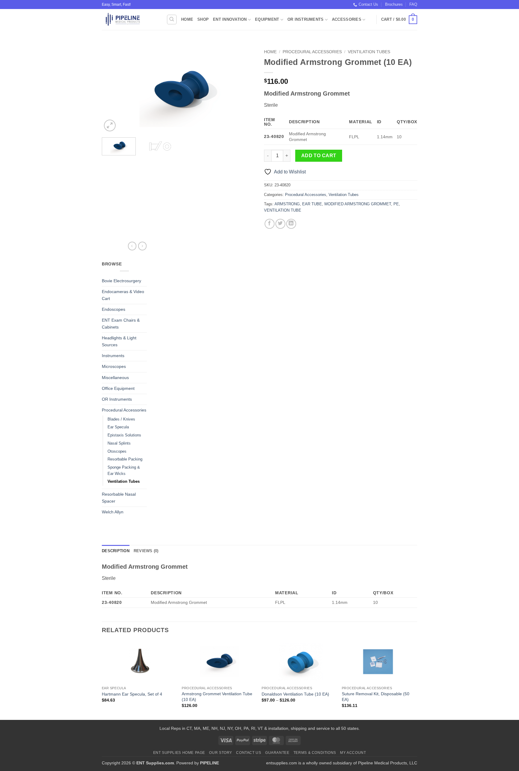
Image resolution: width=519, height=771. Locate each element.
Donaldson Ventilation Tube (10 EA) (295, 694)
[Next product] (132, 246)
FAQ (413, 4)
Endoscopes (113, 309)
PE (396, 204)
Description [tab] (115, 551)
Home (187, 19)
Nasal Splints (119, 443)
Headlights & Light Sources (119, 341)
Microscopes (114, 366)
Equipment (267, 19)
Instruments (113, 355)
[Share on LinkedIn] (291, 224)
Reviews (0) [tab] (146, 551)
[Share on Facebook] (270, 224)
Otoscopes (117, 451)
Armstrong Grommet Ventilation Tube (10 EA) (217, 696)
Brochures (394, 4)
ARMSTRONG (287, 204)
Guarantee (277, 753)
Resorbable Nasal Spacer (119, 497)
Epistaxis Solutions (124, 435)
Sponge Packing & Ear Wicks (124, 470)
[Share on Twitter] (280, 224)
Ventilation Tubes (369, 52)
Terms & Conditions (314, 753)
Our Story (220, 753)
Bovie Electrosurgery (121, 280)
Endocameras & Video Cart (123, 295)
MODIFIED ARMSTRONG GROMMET (357, 204)
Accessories (346, 19)
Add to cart (318, 155)
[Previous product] (142, 246)
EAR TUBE (312, 204)
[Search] (172, 19)
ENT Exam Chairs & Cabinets (121, 323)
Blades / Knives (121, 419)
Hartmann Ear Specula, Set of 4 (132, 694)
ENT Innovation (230, 19)
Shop (203, 19)
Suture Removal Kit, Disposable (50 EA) (375, 696)
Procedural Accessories (312, 52)
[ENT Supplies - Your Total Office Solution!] (129, 19)
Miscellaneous (115, 377)
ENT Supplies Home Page (179, 753)
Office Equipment (118, 388)
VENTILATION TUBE (282, 210)
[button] (399, 19)
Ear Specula (118, 427)
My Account (353, 753)
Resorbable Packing (125, 459)
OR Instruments (305, 19)
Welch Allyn (112, 511)
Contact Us (368, 4)
